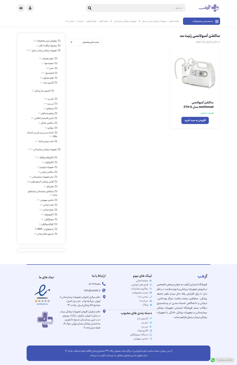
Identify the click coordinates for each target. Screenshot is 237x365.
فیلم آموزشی (91, 21)
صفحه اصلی (174, 21)
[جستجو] (90, 8)
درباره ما (80, 21)
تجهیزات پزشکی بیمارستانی (125, 21)
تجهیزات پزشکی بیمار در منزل (154, 21)
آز (202, 276)
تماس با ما (70, 21)
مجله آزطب (103, 21)
